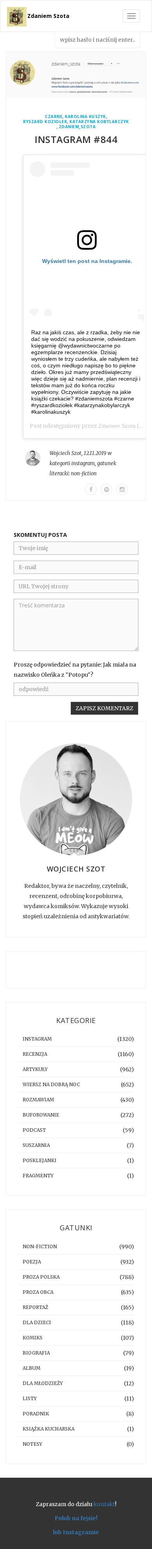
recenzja (35, 1054)
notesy (32, 1444)
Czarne (53, 117)
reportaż (35, 1307)
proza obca (38, 1292)
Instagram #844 (76, 139)
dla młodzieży (43, 1383)
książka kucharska (48, 1429)
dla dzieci (37, 1322)
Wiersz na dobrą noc (51, 1084)
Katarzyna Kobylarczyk (99, 122)
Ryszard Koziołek (45, 122)
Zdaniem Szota (48, 15)
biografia (36, 1353)
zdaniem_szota (77, 127)
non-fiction (84, 473)
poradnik (36, 1414)
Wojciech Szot (65, 453)
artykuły (35, 1069)
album (32, 1368)
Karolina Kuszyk (85, 117)
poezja (32, 1262)
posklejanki (40, 1160)
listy (30, 1398)
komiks (32, 1338)
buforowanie (41, 1115)
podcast (34, 1130)
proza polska (41, 1277)
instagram (83, 463)
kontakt (104, 1504)
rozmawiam (38, 1100)
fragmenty (38, 1176)
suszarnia (36, 1145)
